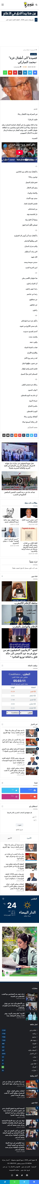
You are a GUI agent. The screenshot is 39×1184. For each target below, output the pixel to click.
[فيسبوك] (35, 72)
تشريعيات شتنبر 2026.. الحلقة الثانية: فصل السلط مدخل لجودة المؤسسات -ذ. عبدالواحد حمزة (13, 760)
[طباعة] (4, 435)
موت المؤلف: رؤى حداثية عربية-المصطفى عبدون (11, 521)
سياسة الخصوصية (14, 1170)
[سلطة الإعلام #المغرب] (19, 591)
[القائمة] (3, 5)
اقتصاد (34, 1043)
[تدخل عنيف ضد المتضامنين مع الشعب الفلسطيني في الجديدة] (31, 997)
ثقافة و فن (26, 50)
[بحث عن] (36, 5)
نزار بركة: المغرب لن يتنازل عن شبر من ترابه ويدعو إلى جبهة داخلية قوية (14, 856)
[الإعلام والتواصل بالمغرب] (19, 615)
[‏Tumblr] (20, 72)
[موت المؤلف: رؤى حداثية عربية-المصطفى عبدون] (10, 513)
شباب (34, 1057)
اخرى (34, 1047)
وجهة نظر (33, 1040)
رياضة (34, 1033)
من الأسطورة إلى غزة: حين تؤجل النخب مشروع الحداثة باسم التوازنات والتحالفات (13, 1005)
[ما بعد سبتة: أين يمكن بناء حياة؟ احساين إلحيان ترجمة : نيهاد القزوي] (31, 733)
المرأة (34, 1067)
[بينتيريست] (15, 72)
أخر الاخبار (33, 1053)
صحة (34, 1060)
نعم (34, 817)
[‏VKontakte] (11, 435)
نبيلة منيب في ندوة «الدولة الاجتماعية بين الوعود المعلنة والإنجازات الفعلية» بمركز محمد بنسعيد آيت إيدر (13, 1123)
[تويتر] (30, 72)
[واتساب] (5, 72)
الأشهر (10, 838)
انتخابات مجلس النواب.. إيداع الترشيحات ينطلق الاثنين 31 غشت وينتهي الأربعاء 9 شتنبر (14, 770)
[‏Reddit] (10, 72)
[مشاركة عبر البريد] (7, 435)
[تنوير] (29, 4)
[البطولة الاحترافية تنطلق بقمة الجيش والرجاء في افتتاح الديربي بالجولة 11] (31, 752)
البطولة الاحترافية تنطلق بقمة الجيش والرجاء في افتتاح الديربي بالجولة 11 (14, 866)
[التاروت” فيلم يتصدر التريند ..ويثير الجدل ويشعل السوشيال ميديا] (31, 1016)
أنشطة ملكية (32, 1050)
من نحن (5, 1167)
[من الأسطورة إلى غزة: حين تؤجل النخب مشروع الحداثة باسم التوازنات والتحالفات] (31, 1006)
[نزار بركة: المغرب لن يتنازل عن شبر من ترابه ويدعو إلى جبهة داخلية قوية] (31, 742)
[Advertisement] (19, 34)
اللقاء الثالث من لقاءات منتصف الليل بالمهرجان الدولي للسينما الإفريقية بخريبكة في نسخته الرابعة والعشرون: (29, 547)
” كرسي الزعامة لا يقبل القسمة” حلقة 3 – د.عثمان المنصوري (11, 541)
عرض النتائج (19, 829)
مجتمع (34, 1037)
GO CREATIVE (11, 1163)
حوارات (34, 1070)
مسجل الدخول (24, 568)
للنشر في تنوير (25, 1167)
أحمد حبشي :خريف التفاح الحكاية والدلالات (29, 521)
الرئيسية (33, 50)
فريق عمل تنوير (25, 1170)
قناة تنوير (33, 1063)
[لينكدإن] (25, 72)
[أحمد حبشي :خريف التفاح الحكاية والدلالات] (28, 513)
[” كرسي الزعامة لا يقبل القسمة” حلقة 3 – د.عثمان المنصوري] (10, 532)
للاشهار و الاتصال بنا (14, 1167)
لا (34, 820)
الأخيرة (29, 838)
